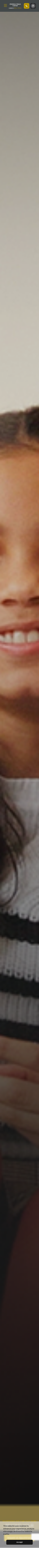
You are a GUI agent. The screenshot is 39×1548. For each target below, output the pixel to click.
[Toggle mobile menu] (5, 5)
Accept (19, 1542)
